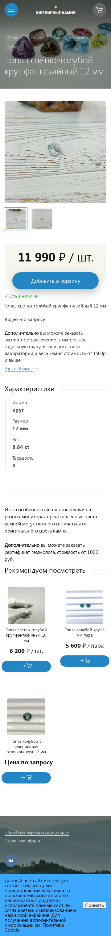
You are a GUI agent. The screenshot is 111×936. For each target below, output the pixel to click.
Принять (94, 905)
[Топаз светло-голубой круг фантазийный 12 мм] (55, 152)
